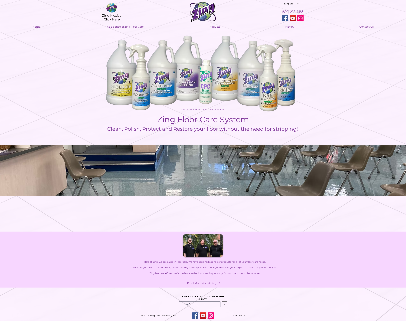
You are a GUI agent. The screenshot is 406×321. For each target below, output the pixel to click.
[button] (203, 170)
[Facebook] (285, 18)
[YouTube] (293, 18)
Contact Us (239, 315)
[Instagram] (300, 18)
